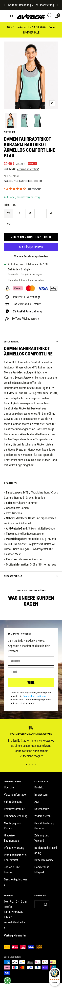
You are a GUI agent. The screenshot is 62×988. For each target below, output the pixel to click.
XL (51, 213)
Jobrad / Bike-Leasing (12, 869)
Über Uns (9, 787)
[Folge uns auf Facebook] (38, 904)
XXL (9, 224)
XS (8, 213)
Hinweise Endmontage (11, 838)
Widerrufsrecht (42, 816)
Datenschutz (41, 809)
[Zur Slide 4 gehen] (35, 764)
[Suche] (11, 16)
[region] (31, 742)
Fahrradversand (13, 801)
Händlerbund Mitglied (41, 869)
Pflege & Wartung (14, 847)
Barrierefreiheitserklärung (45, 850)
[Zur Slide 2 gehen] (29, 764)
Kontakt (38, 787)
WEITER (31, 683)
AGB (37, 801)
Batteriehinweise (44, 860)
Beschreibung (11, 341)
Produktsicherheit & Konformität (15, 857)
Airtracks (10, 132)
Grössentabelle (13, 576)
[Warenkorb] (56, 16)
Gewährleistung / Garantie (44, 825)
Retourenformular (14, 809)
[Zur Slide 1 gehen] (26, 764)
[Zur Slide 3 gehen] (32, 764)
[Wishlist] (49, 16)
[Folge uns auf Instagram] (45, 904)
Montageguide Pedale (12, 825)
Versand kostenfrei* (28, 169)
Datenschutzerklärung (34, 696)
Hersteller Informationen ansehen (26, 280)
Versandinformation (15, 794)
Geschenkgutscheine (15, 882)
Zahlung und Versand (41, 838)
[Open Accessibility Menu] (7, 980)
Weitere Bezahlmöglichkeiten (31, 256)
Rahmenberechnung (15, 816)
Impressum (41, 794)
